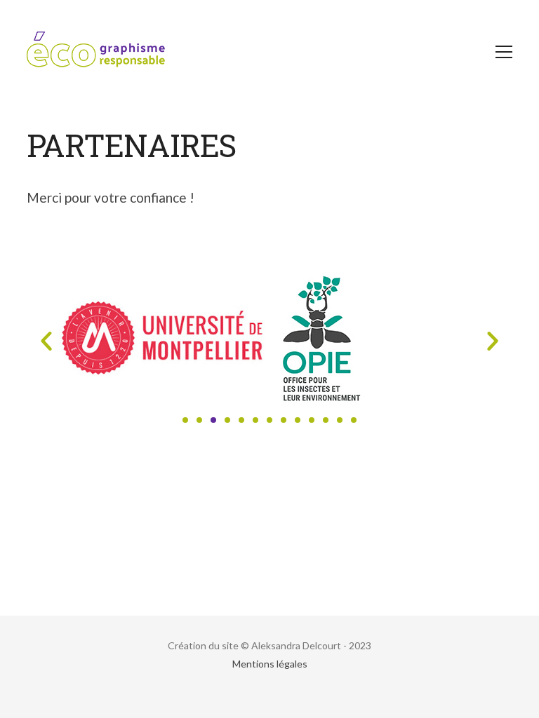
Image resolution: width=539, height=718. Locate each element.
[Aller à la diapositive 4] (227, 420)
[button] (46, 340)
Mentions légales (269, 664)
